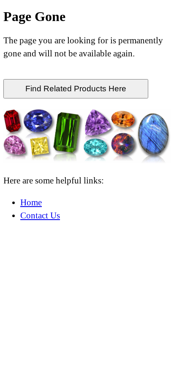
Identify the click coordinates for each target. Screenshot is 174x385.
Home (31, 202)
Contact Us (40, 215)
